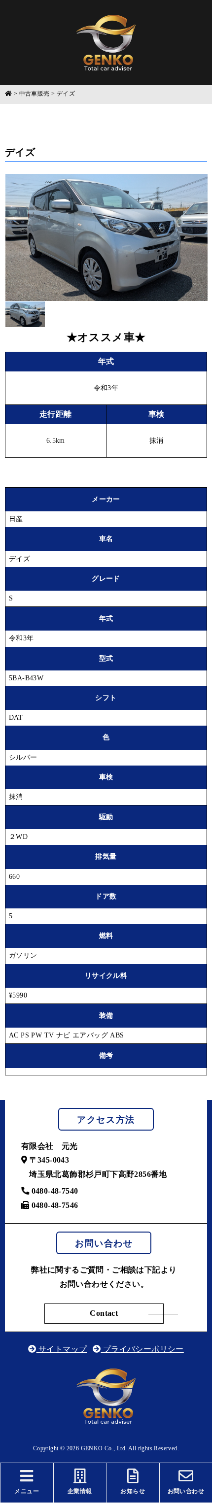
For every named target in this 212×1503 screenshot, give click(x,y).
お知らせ (132, 1491)
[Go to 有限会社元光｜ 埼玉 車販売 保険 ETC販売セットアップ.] (8, 94)
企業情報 (80, 1491)
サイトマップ (61, 1349)
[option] (106, 237)
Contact (104, 1313)
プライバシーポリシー (142, 1349)
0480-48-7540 (53, 1191)
